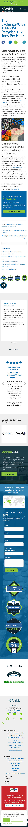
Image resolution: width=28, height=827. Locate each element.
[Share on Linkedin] (10, 42)
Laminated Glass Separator (15, 773)
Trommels (15, 770)
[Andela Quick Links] (14, 320)
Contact (8, 784)
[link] (14, 798)
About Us (8, 776)
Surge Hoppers (15, 768)
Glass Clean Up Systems (15, 742)
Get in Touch (11, 570)
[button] (20, 9)
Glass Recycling (12, 226)
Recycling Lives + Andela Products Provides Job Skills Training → (14, 237)
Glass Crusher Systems (15, 735)
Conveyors (15, 765)
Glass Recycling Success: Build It (9, 261)
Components (6, 756)
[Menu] (25, 9)
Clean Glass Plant (15, 750)
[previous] (3, 383)
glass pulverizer (15, 167)
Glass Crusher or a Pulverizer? (9, 269)
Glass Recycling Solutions (10, 2)
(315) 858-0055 (15, 189)
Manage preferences (7, 823)
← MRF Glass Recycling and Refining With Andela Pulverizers (13, 231)
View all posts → (14, 350)
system (22, 167)
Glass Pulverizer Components (15, 758)
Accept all (6, 820)
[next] (25, 383)
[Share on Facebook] (3, 42)
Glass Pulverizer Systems (15, 733)
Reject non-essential (17, 820)
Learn (6, 781)
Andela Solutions (11, 224)
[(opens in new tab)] (24, 42)
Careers (7, 779)
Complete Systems (8, 730)
